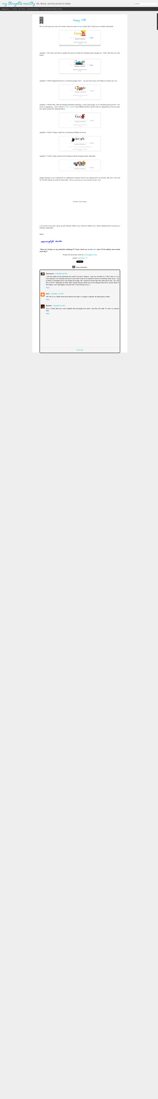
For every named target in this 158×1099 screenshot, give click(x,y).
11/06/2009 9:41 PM (58, 305)
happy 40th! (80, 20)
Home (15, 9)
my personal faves (33, 9)
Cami (47, 293)
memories (81, 258)
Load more (80, 350)
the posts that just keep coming (51, 9)
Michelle (48, 305)
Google (79, 26)
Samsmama (50, 273)
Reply (47, 287)
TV (86, 258)
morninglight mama (90, 255)
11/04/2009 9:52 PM (60, 273)
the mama (21, 9)
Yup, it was (69, 107)
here (94, 249)
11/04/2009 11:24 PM (56, 293)
